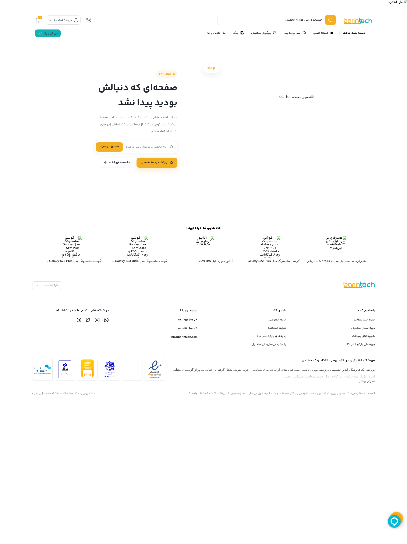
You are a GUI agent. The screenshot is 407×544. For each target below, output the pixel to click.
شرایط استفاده (277, 328)
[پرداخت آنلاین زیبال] (65, 369)
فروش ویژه (50, 33)
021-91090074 (188, 319)
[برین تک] (355, 20)
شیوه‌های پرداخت (363, 336)
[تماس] (88, 19)
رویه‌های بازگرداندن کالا (360, 344)
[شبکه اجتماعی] (106, 320)
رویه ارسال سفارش (363, 328)
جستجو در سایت (109, 147)
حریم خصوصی (277, 319)
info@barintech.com (184, 337)
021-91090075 (188, 328)
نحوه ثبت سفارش (364, 319)
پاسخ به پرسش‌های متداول (269, 344)
